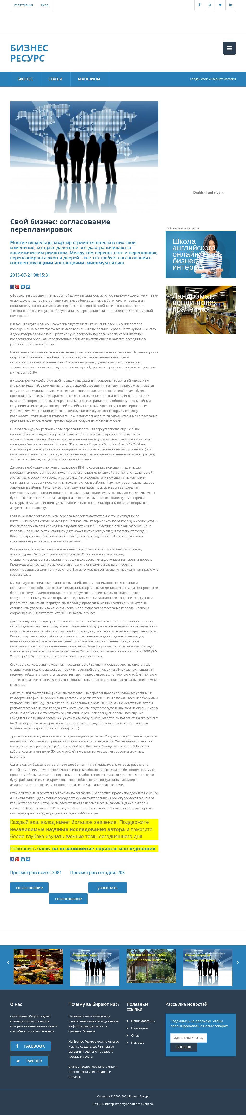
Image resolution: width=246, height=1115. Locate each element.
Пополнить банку (82, 848)
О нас (135, 1035)
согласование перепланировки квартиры (29, 889)
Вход (44, 5)
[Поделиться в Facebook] (12, 287)
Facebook (34, 1046)
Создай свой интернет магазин (213, 79)
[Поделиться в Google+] (17, 287)
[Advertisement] (93, 21)
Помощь (137, 1042)
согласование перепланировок (68, 900)
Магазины (89, 79)
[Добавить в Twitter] (28, 287)
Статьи (55, 79)
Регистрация (23, 5)
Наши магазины (143, 1021)
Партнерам (139, 1028)
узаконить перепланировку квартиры (107, 889)
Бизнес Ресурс (29, 52)
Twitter (34, 1061)
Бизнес (25, 79)
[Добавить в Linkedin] (23, 287)
